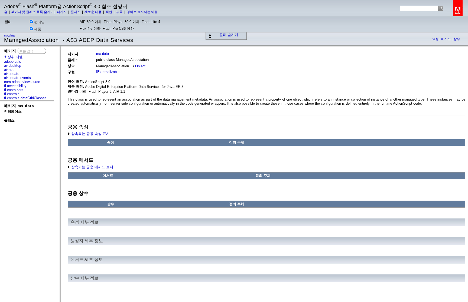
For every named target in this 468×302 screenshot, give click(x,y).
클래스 (76, 12)
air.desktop (12, 66)
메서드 (446, 39)
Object (140, 66)
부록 (119, 12)
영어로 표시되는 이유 (142, 12)
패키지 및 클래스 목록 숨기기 (32, 12)
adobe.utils (12, 61)
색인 (109, 12)
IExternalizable (107, 72)
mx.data (9, 35)
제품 (37, 29)
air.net (9, 70)
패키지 (62, 12)
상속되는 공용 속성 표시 (90, 134)
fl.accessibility (15, 86)
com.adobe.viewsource (22, 82)
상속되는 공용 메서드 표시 (91, 167)
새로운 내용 (93, 12)
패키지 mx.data (19, 106)
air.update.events (17, 78)
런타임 (39, 22)
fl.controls (12, 94)
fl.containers (13, 90)
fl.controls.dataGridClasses (25, 98)
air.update (11, 74)
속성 (436, 39)
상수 (456, 39)
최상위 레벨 (13, 57)
